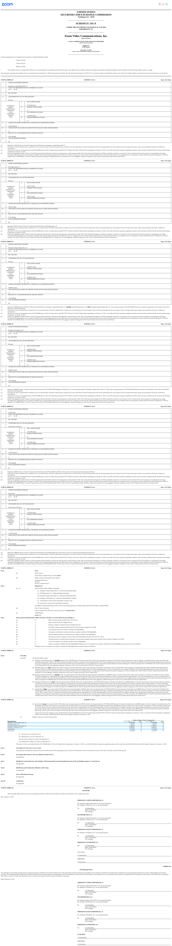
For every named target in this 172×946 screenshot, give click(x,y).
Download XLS (167, 4)
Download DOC (160, 4)
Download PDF (163, 4)
